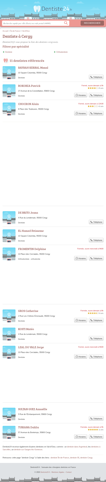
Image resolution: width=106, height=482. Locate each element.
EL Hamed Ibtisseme (31, 231)
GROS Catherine (28, 311)
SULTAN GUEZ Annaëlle (32, 409)
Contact (69, 472)
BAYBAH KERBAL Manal (33, 68)
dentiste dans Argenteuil (77, 447)
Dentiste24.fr (53, 10)
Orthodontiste (62, 52)
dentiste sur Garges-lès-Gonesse (28, 449)
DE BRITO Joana (28, 213)
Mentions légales (58, 472)
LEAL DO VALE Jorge (31, 347)
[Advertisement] (53, 145)
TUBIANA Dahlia (28, 427)
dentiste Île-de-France (60, 458)
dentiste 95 (74, 458)
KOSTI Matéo (26, 329)
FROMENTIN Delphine (32, 249)
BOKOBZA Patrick (29, 86)
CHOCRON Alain (28, 104)
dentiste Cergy (86, 458)
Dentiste (8, 52)
